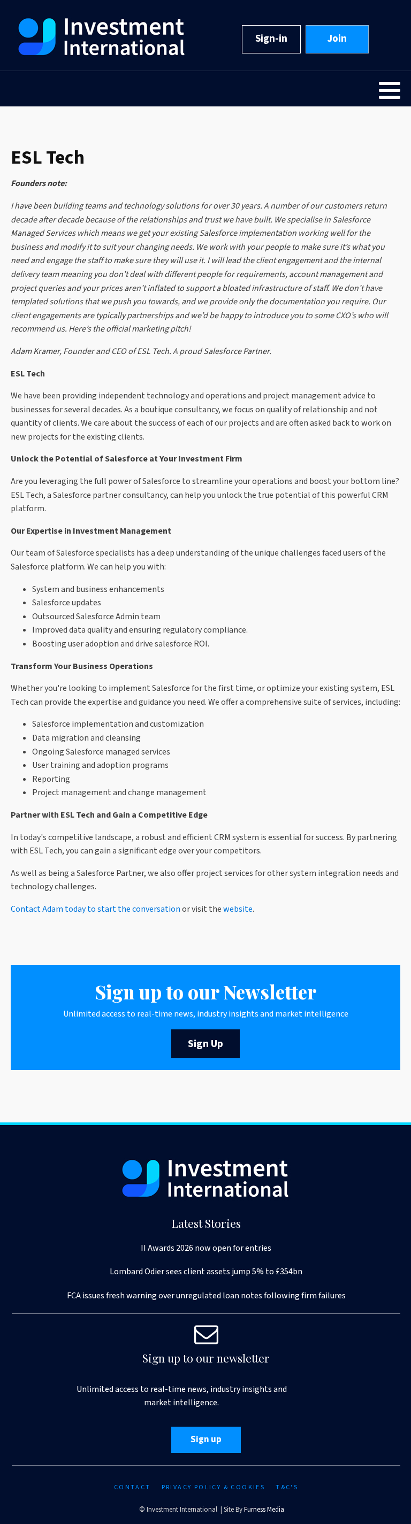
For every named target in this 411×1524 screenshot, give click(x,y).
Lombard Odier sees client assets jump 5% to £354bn (206, 1271)
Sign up (206, 1439)
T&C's (287, 1487)
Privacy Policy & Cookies (213, 1487)
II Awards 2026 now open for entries (206, 1248)
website (238, 909)
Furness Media (264, 1509)
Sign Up (205, 1043)
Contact (132, 1487)
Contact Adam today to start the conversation (96, 909)
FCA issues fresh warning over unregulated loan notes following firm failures (206, 1296)
